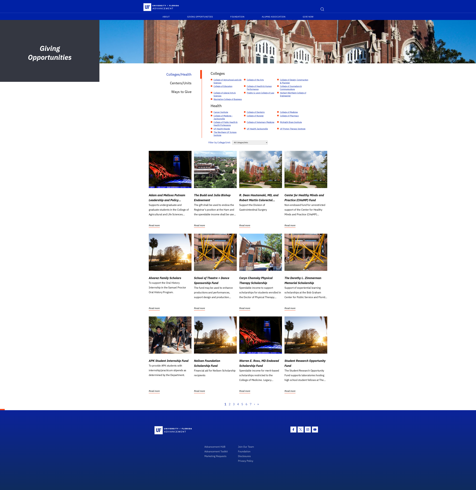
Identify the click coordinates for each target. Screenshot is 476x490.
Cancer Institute (221, 112)
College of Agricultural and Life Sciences (227, 81)
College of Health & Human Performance (259, 87)
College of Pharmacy (289, 116)
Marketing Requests (215, 456)
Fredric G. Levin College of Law (260, 93)
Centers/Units (181, 83)
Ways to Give (181, 91)
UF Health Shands (222, 129)
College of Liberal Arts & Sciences (225, 94)
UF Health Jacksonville (257, 129)
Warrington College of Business (228, 99)
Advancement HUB (214, 446)
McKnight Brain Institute (291, 122)
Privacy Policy (245, 460)
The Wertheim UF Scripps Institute (225, 133)
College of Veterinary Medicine (260, 122)
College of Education (223, 86)
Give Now (308, 16)
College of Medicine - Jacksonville (223, 117)
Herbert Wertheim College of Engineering (293, 94)
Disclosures (244, 456)
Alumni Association (273, 16)
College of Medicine (289, 112)
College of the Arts (255, 80)
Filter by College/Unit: (219, 142)
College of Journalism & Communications (291, 87)
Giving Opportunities (200, 16)
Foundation (237, 16)
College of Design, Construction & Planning (294, 81)
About (166, 16)
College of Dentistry (256, 112)
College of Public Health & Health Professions (226, 123)
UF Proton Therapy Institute (292, 129)
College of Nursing (255, 116)
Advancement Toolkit (216, 451)
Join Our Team (246, 446)
